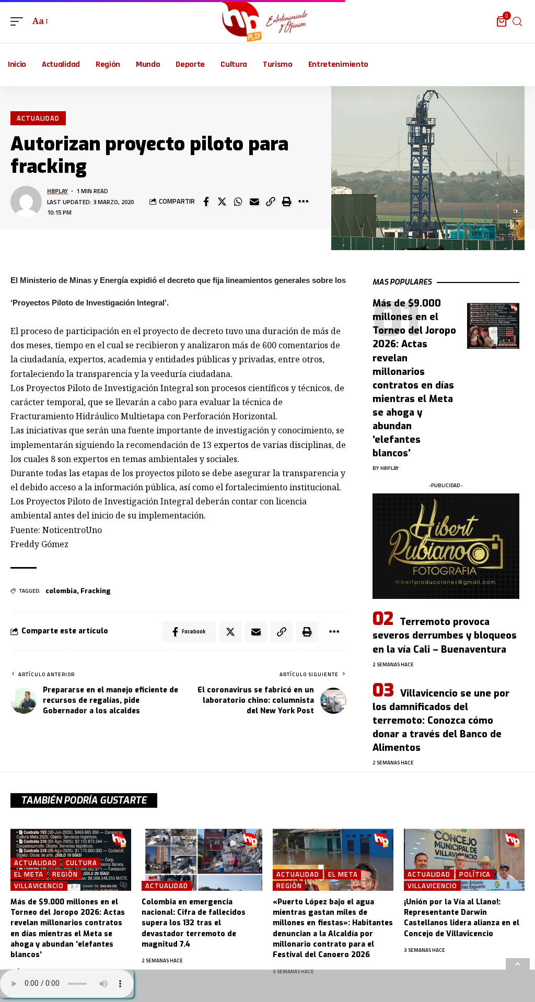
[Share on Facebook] (206, 201)
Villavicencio (39, 886)
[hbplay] (267, 21)
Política (475, 874)
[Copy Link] (270, 201)
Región (64, 874)
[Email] (254, 201)
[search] (517, 22)
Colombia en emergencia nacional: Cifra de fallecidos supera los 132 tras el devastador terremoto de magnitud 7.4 (194, 923)
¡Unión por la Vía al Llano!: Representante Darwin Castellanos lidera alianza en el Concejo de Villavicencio (461, 918)
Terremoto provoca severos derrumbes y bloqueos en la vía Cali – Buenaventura (445, 635)
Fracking (95, 590)
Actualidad (38, 118)
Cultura (81, 863)
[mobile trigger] (19, 21)
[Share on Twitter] (222, 201)
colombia (61, 590)
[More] (303, 201)
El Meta (28, 874)
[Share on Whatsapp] (238, 201)
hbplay (57, 190)
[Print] (287, 201)
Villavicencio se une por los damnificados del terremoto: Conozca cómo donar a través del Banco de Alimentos (441, 720)
